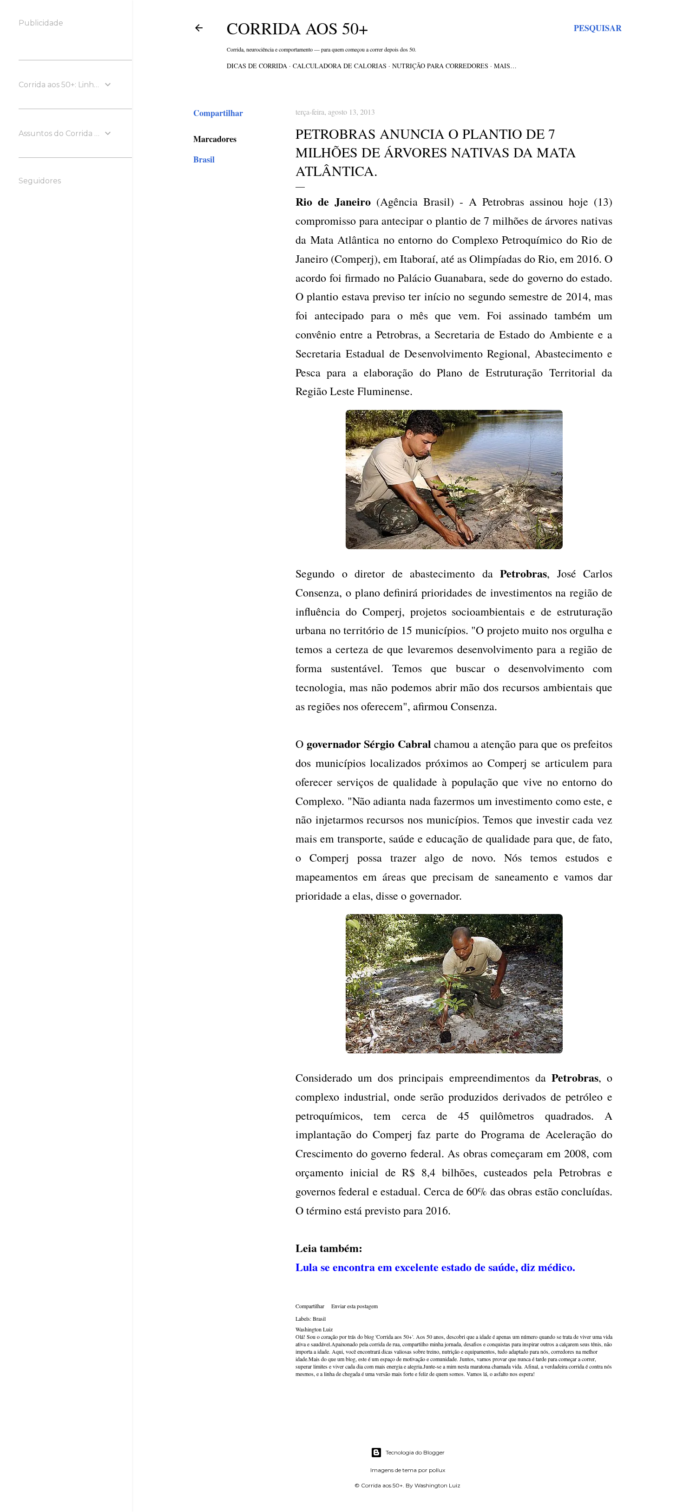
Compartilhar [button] (218, 113)
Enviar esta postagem (354, 1306)
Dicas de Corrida (257, 65)
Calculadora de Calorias (340, 65)
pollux (437, 1470)
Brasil (204, 159)
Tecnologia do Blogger (415, 1452)
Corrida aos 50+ (297, 28)
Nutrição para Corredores (440, 65)
